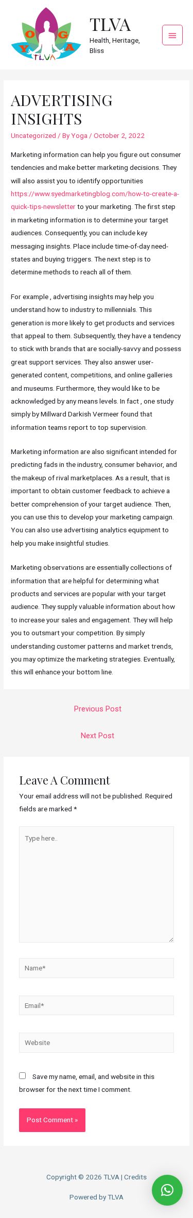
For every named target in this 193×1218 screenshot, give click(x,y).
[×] (167, 1190)
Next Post (97, 735)
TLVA (110, 24)
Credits (135, 1177)
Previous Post (97, 709)
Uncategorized (33, 135)
